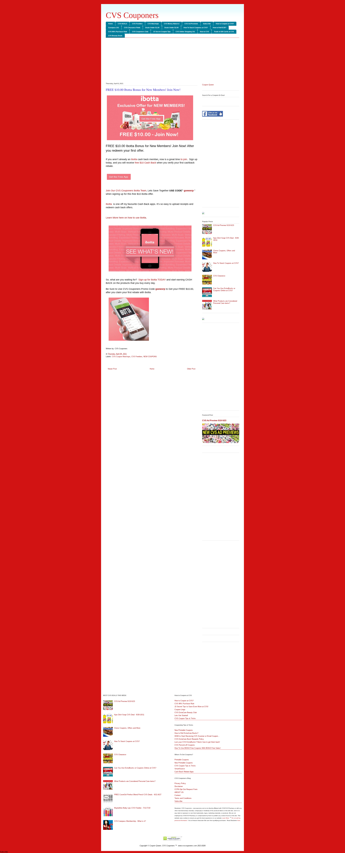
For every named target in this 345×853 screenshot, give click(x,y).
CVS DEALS (122, 24)
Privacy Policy (180, 783)
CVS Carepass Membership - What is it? (130, 821)
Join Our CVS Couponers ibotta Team (126, 190)
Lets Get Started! (181, 715)
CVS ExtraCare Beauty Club (186, 712)
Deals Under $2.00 (171, 28)
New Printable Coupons (184, 730)
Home (110, 24)
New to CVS (204, 32)
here (238, 820)
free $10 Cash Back (145, 162)
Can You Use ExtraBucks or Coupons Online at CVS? (224, 289)
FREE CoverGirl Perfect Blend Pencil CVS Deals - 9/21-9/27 (137, 795)
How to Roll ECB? (219, 28)
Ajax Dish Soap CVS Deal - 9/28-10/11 (129, 715)
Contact (178, 795)
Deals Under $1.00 (152, 28)
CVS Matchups (153, 24)
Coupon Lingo (180, 710)
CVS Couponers (132, 15)
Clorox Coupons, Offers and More (127, 728)
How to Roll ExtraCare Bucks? (186, 733)
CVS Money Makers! (172, 24)
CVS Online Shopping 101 (185, 32)
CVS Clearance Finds (132, 28)
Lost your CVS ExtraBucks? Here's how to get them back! (197, 742)
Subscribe (207, 24)
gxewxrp (189, 190)
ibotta (134, 159)
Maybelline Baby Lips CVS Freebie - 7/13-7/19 (132, 808)
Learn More (226, 818)
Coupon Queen (208, 85)
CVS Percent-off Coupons (185, 745)
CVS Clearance (219, 276)
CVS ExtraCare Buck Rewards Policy (189, 739)
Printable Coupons (182, 760)
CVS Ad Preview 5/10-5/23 (223, 225)
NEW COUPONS (150, 357)
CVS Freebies (137, 24)
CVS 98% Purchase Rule (117, 32)
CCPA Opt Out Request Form (186, 789)
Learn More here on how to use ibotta (126, 217)
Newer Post (112, 369)
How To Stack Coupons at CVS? (196, 28)
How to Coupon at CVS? (225, 24)
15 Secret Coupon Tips (162, 32)
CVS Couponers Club (140, 32)
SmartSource (180, 769)
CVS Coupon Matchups (121, 357)
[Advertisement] (172, 61)
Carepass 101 (113, 28)
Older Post (191, 369)
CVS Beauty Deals (115, 36)
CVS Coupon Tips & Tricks (185, 718)
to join (184, 159)
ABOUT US (179, 792)
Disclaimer (179, 786)
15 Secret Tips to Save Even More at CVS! (191, 707)
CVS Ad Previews (191, 24)
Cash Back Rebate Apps (184, 772)
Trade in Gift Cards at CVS (224, 32)
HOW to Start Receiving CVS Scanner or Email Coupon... (197, 736)
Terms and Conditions (183, 798)
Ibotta (109, 204)
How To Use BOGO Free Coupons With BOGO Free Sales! (198, 748)
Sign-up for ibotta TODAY (152, 279)
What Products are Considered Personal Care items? (225, 302)
